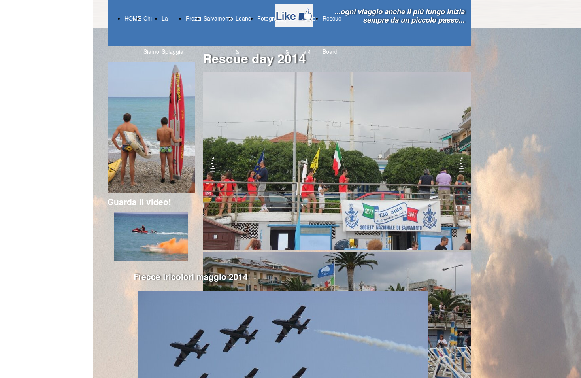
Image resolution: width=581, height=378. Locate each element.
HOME (132, 18)
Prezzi (193, 18)
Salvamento (218, 18)
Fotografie (270, 18)
